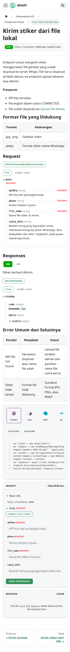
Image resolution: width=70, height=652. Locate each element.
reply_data (13, 565)
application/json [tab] (13, 281)
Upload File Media (52, 109)
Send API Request (19, 581)
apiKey (11, 522)
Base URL (15, 495)
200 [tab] (8, 264)
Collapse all (56, 486)
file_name (13, 551)
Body (17, 508)
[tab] (7, 172)
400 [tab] (18, 264)
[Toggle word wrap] (53, 444)
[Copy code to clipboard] (60, 444)
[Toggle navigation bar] (5, 5)
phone (10, 536)
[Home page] (6, 16)
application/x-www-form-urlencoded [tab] (24, 164)
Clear (60, 594)
